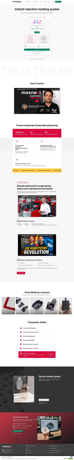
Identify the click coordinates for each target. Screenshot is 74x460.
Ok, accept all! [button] (70, 458)
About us (41, 1)
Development (28, 1)
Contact (45, 1)
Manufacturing (35, 1)
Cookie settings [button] (66, 458)
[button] (37, 328)
